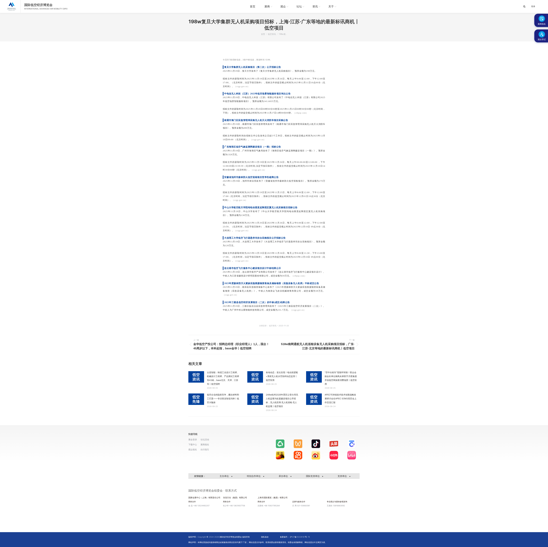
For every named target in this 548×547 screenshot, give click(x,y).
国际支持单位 (313, 476)
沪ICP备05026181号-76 (300, 537)
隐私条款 (265, 537)
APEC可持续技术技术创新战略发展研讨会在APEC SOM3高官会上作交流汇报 (340, 398)
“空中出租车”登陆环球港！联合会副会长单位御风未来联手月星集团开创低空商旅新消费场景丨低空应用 (341, 378)
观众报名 (192, 449)
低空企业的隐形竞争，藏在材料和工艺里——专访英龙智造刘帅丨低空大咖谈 (223, 398)
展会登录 (192, 439)
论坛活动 (205, 439)
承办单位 (284, 476)
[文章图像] (196, 377)
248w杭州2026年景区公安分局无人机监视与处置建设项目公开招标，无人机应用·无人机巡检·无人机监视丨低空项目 (282, 400)
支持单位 (342, 476)
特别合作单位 (254, 476)
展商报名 (205, 444)
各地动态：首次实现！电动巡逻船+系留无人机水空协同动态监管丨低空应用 (282, 376)
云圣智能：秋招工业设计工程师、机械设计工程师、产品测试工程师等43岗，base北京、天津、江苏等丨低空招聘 (223, 378)
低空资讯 (272, 325)
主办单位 (224, 476)
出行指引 (205, 449)
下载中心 (192, 444)
